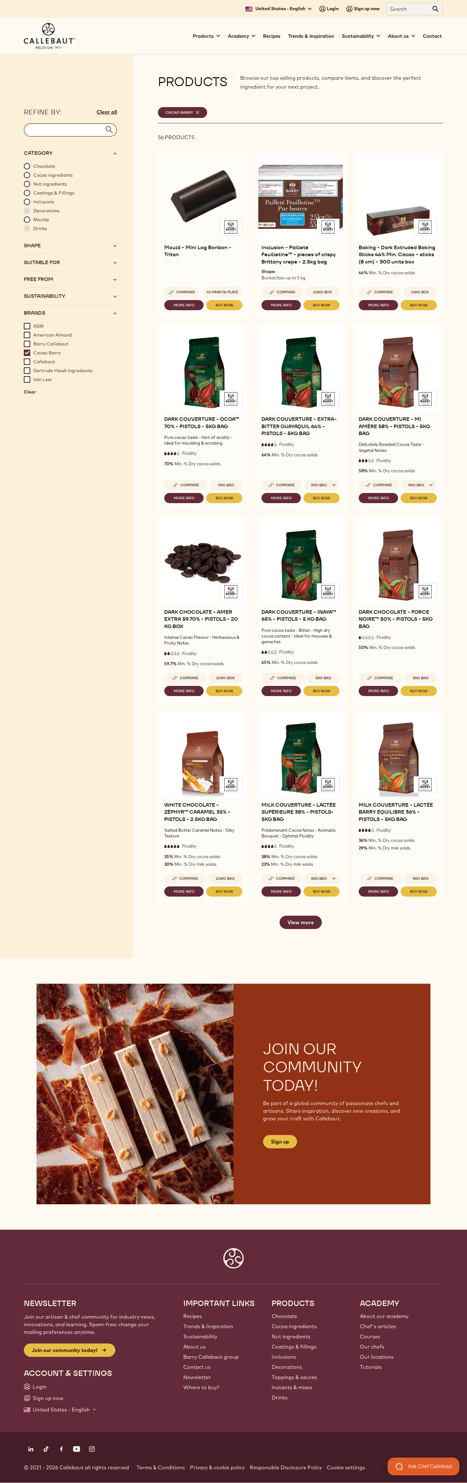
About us (194, 1346)
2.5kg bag (225, 878)
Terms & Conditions (161, 1467)
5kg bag (226, 485)
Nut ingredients (291, 1336)
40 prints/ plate (222, 292)
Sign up (280, 1141)
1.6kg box (420, 292)
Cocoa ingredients (294, 1326)
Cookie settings (346, 1467)
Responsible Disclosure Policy (286, 1467)
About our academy (384, 1316)
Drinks (280, 1397)
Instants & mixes (292, 1387)
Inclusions (284, 1357)
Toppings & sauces (294, 1377)
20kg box (225, 678)
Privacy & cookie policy (217, 1467)
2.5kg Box (322, 292)
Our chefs (372, 1346)
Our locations (377, 1357)
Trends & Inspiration (311, 36)
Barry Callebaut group (211, 1357)
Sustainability (200, 1336)
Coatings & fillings (294, 1346)
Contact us (197, 1367)
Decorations (287, 1367)
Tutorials (371, 1367)
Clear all (107, 112)
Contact (432, 36)
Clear (30, 393)
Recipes (272, 36)
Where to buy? (201, 1387)
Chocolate (284, 1316)
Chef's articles (378, 1326)
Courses (370, 1336)
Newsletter (197, 1377)
